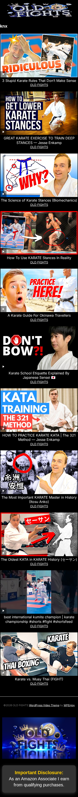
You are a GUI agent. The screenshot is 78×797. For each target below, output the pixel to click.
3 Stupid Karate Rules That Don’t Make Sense (39, 80)
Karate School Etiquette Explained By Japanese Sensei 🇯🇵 (39, 375)
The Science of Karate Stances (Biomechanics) (39, 200)
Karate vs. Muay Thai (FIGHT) (39, 679)
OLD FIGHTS (39, 85)
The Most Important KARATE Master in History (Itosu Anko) (39, 499)
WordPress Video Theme (44, 705)
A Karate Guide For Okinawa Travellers (39, 315)
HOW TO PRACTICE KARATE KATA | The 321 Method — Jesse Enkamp (39, 437)
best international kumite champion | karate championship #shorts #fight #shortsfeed (39, 619)
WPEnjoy (69, 705)
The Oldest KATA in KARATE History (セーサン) (39, 559)
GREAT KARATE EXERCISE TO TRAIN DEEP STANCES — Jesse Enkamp (39, 140)
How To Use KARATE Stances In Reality (39, 258)
